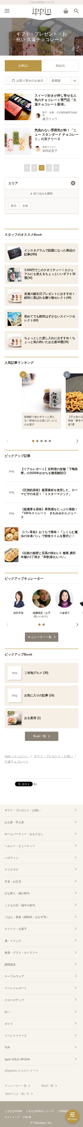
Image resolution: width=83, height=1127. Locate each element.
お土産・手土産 (14, 822)
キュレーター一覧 (16, 1085)
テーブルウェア (14, 976)
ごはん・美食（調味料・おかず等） (27, 917)
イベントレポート (16, 988)
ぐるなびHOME (13, 1111)
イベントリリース (16, 1035)
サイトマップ (12, 1117)
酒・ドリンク (13, 940)
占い (7, 1012)
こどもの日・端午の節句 (20, 905)
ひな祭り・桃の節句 (17, 893)
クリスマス (11, 869)
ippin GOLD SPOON (17, 1059)
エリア (13, 183)
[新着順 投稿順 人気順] (63, 80)
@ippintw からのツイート (22, 1070)
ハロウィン (11, 857)
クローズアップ (14, 1000)
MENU (7, 10)
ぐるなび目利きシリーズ (40, 1111)
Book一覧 (47, 1085)
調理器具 (10, 964)
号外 (7, 1047)
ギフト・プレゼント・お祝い (23, 810)
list (35, 783)
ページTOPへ (41, 773)
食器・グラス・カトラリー (21, 952)
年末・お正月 (13, 881)
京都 (25, 205)
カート (65, 10)
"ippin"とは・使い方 (17, 1093)
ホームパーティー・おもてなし (24, 834)
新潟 (13, 205)
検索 (76, 10)
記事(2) (23, 65)
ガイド (9, 1024)
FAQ (25, 1117)
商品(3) (60, 65)
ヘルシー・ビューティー (20, 846)
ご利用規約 (63, 1111)
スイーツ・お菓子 (16, 928)
